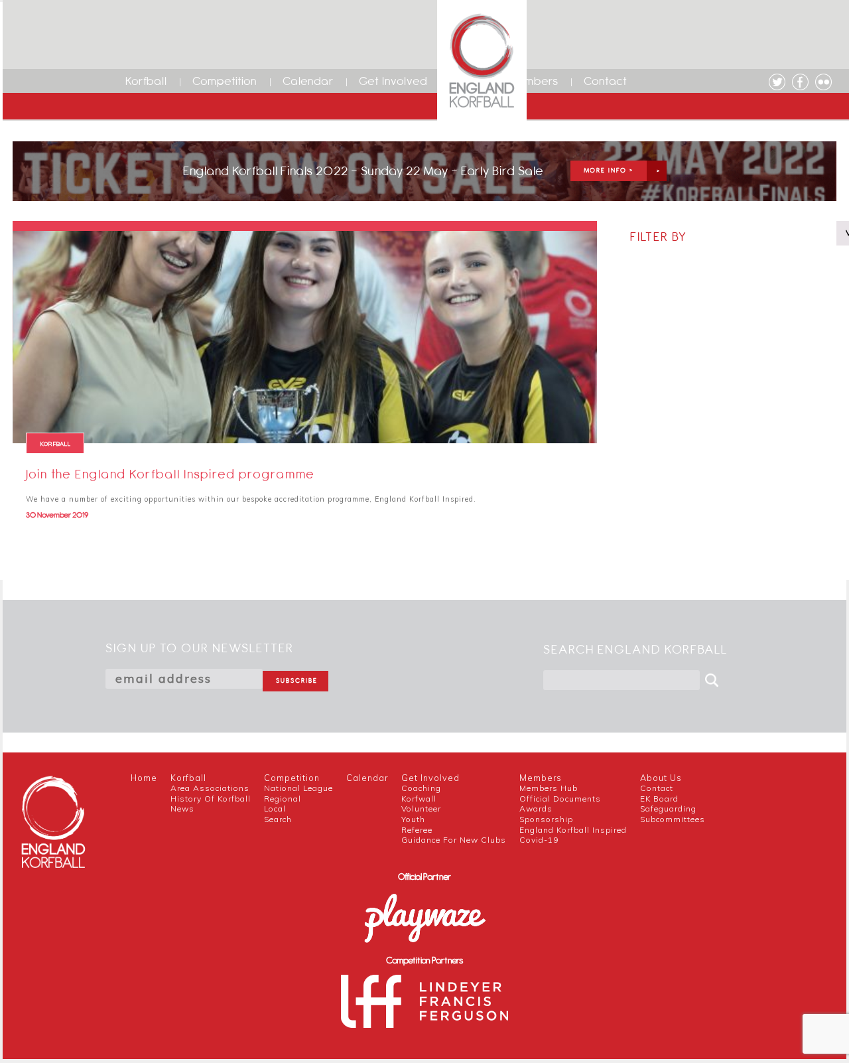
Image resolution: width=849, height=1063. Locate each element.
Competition (224, 81)
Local (275, 809)
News (182, 809)
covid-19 (538, 840)
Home (144, 777)
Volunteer (421, 809)
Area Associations (209, 788)
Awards (536, 809)
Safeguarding (668, 809)
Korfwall (418, 799)
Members (532, 81)
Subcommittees (672, 819)
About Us (661, 777)
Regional (282, 799)
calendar (367, 777)
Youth (413, 819)
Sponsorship (546, 819)
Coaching (421, 788)
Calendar (308, 81)
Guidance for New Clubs (453, 840)
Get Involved (393, 81)
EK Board (659, 799)
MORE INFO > (608, 170)
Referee (416, 830)
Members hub (548, 788)
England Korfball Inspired (573, 830)
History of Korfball (210, 799)
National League (298, 788)
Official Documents (560, 799)
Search (278, 819)
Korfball (146, 81)
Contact (605, 81)
